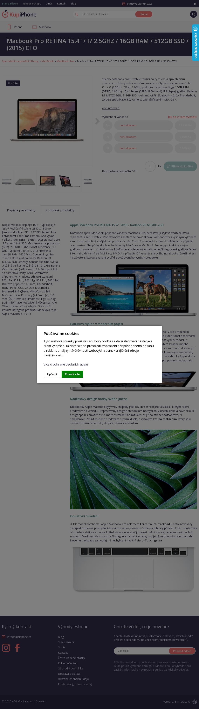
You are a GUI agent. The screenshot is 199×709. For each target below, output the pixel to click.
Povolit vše (72, 374)
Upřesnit (52, 374)
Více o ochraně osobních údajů (66, 364)
